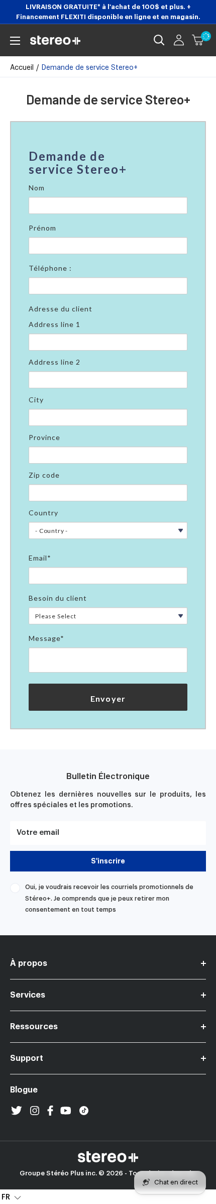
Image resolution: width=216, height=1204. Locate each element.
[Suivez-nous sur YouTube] (65, 1110)
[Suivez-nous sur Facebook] (50, 1111)
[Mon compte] (179, 40)
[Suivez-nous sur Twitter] (16, 1110)
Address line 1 (54, 324)
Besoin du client (58, 598)
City (36, 399)
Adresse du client (60, 308)
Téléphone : (50, 268)
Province (44, 437)
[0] (198, 40)
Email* (40, 558)
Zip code (44, 475)
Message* (46, 638)
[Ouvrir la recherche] (159, 40)
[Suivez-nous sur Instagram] (34, 1110)
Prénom (42, 228)
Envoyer (108, 698)
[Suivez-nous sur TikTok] (83, 1110)
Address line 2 (54, 362)
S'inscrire (108, 860)
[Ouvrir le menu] (15, 41)
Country (43, 512)
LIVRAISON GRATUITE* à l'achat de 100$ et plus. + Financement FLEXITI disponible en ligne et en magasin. (108, 12)
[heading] (108, 163)
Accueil (22, 67)
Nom (37, 187)
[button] (11, 1197)
